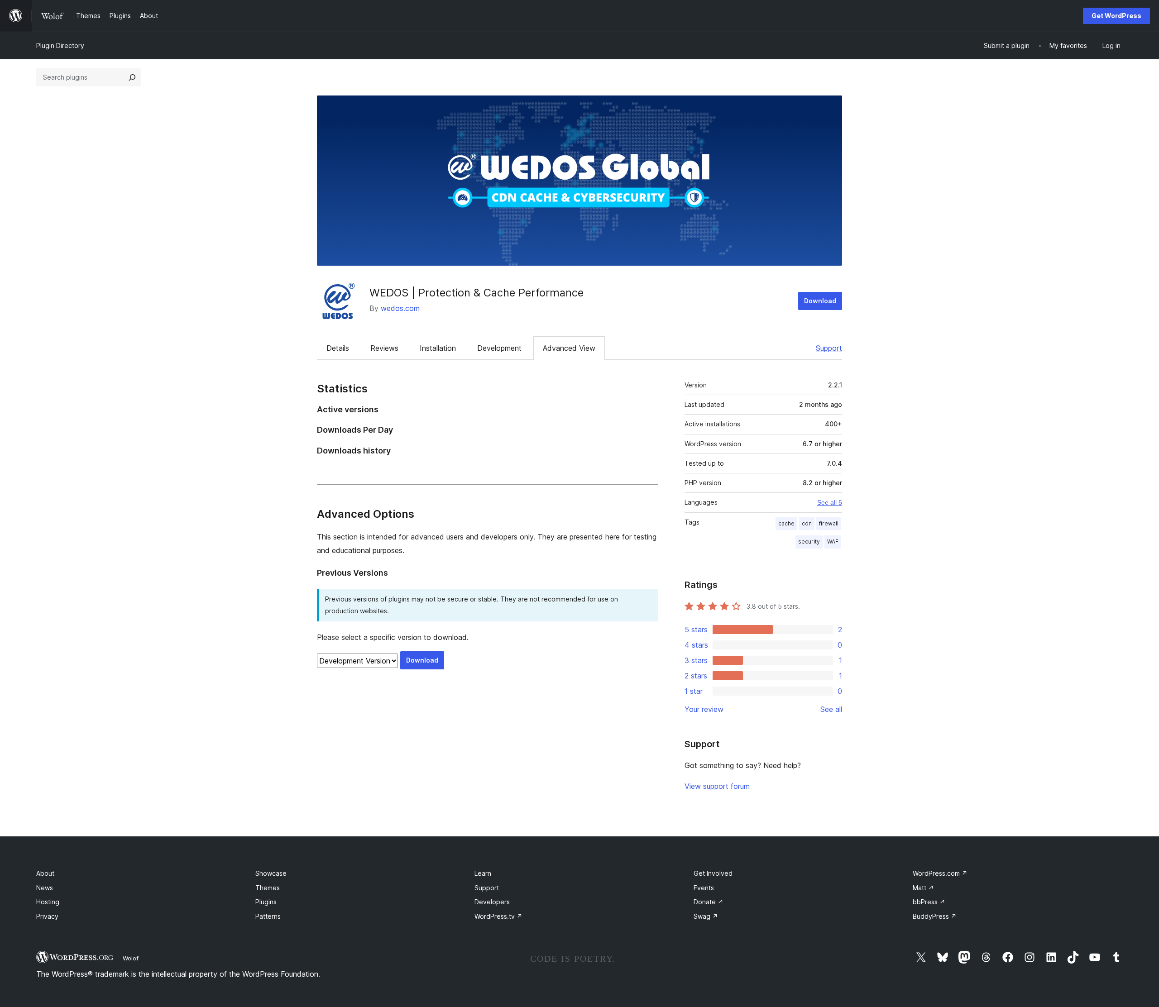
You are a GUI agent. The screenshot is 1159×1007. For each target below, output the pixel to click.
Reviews (384, 348)
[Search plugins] (132, 77)
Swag (706, 916)
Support (829, 348)
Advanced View (569, 348)
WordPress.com (940, 873)
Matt (923, 888)
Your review (704, 709)
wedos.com (400, 308)
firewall (828, 523)
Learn (482, 873)
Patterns (268, 916)
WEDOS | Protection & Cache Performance (476, 292)
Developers (492, 902)
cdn (807, 523)
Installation (438, 348)
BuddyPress (935, 916)
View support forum (717, 786)
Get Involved (713, 873)
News (44, 888)
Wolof (131, 958)
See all (831, 709)
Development (499, 348)
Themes (267, 888)
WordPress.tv (498, 916)
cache (786, 523)
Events (704, 888)
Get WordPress (1116, 15)
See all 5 (829, 502)
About (45, 873)
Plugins (266, 902)
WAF (832, 541)
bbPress (929, 902)
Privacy (47, 916)
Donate (708, 902)
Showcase (271, 873)
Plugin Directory (60, 45)
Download (820, 301)
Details (337, 348)
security (809, 541)
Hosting (47, 902)
